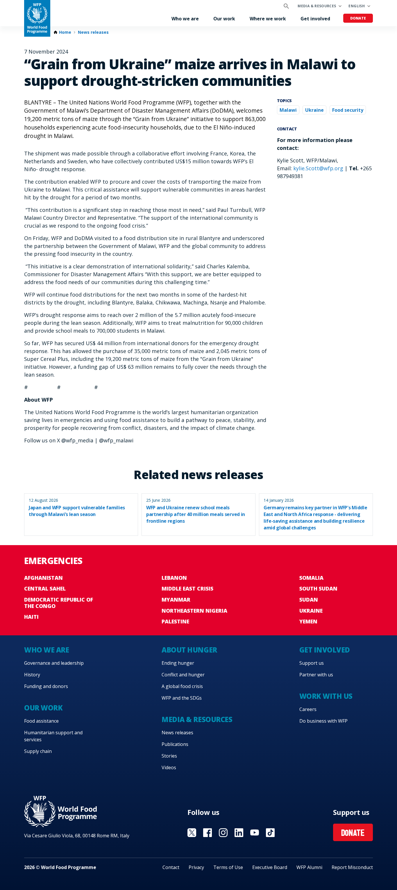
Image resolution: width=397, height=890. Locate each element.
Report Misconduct (352, 867)
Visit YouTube (254, 832)
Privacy (196, 867)
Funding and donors (46, 686)
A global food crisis (182, 686)
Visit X (191, 832)
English (356, 5)
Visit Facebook (207, 832)
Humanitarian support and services (53, 736)
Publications (175, 744)
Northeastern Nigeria (194, 610)
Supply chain (38, 751)
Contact (170, 867)
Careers (307, 709)
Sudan (308, 599)
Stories (169, 756)
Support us (311, 663)
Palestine (175, 621)
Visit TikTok (270, 832)
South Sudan (318, 588)
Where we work (268, 18)
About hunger (189, 650)
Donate (358, 18)
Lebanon (174, 577)
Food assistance (41, 721)
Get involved (315, 18)
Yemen (308, 621)
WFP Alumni (309, 867)
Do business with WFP (323, 721)
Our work (224, 18)
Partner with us (316, 674)
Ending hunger (178, 663)
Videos (169, 767)
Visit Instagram (223, 832)
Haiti (31, 616)
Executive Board (269, 867)
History (32, 674)
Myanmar (176, 599)
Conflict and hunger (183, 674)
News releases (93, 32)
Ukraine (314, 110)
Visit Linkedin (239, 832)
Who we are (185, 18)
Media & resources (317, 5)
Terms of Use (228, 867)
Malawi (288, 110)
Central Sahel (45, 588)
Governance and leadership (54, 663)
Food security (347, 110)
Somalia (311, 577)
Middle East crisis (187, 588)
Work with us (326, 696)
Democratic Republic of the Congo (58, 602)
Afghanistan (43, 577)
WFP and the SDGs (182, 698)
